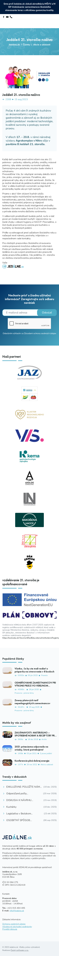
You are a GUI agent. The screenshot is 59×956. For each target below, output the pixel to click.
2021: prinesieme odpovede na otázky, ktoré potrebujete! (31, 748)
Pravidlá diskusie (9, 929)
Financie (44, 675)
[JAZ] (29, 372)
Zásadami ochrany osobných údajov (40, 333)
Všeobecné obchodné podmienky (17, 926)
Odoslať (47, 312)
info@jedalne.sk (17, 910)
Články (26, 44)
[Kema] (29, 456)
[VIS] (29, 435)
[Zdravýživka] (29, 540)
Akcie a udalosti (41, 44)
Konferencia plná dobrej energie (32, 760)
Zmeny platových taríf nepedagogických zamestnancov (32, 702)
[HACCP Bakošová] (29, 519)
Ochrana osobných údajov (13, 923)
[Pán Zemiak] (29, 561)
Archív (44, 739)
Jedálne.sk (14, 44)
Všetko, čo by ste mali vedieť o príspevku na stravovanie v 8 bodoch (34, 670)
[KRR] (29, 414)
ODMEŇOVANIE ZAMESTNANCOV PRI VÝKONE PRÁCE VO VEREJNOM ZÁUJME (35, 685)
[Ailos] (29, 477)
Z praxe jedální (46, 753)
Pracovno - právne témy (24, 693)
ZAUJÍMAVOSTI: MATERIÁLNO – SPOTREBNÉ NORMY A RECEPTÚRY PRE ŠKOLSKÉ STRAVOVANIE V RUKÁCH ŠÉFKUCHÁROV (35, 737)
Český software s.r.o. (20, 950)
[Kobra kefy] (29, 498)
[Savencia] (29, 393)
